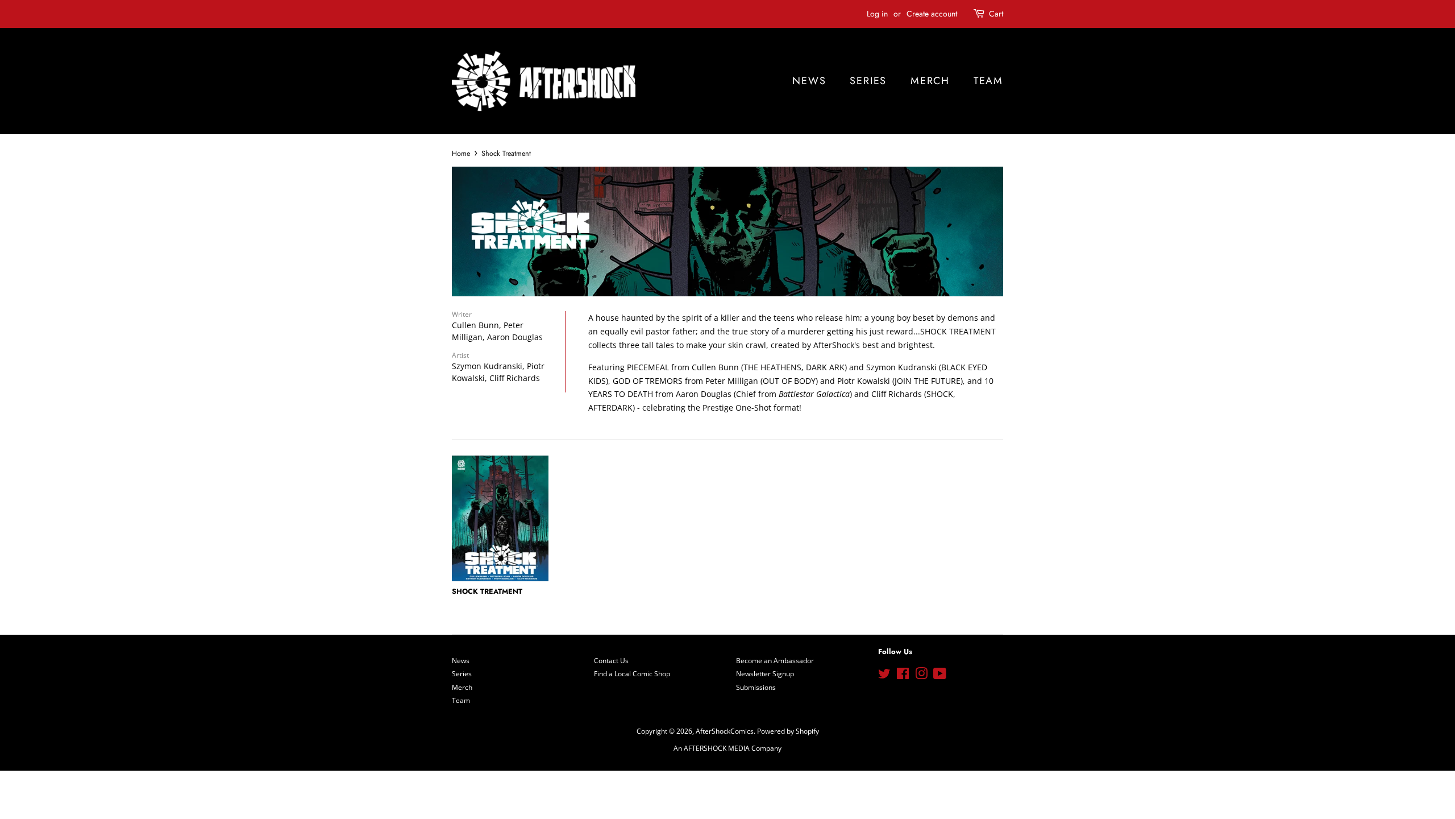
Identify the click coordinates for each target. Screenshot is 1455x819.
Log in (877, 13)
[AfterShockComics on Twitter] (884, 675)
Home (461, 153)
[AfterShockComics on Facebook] (902, 675)
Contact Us (611, 660)
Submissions (756, 687)
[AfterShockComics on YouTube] (939, 675)
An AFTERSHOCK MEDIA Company (727, 747)
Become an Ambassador (775, 660)
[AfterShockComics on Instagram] (921, 675)
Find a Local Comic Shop (632, 673)
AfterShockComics (725, 730)
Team (988, 80)
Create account (932, 13)
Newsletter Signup (765, 673)
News (809, 80)
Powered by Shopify (788, 730)
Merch (930, 80)
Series (868, 80)
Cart (996, 13)
